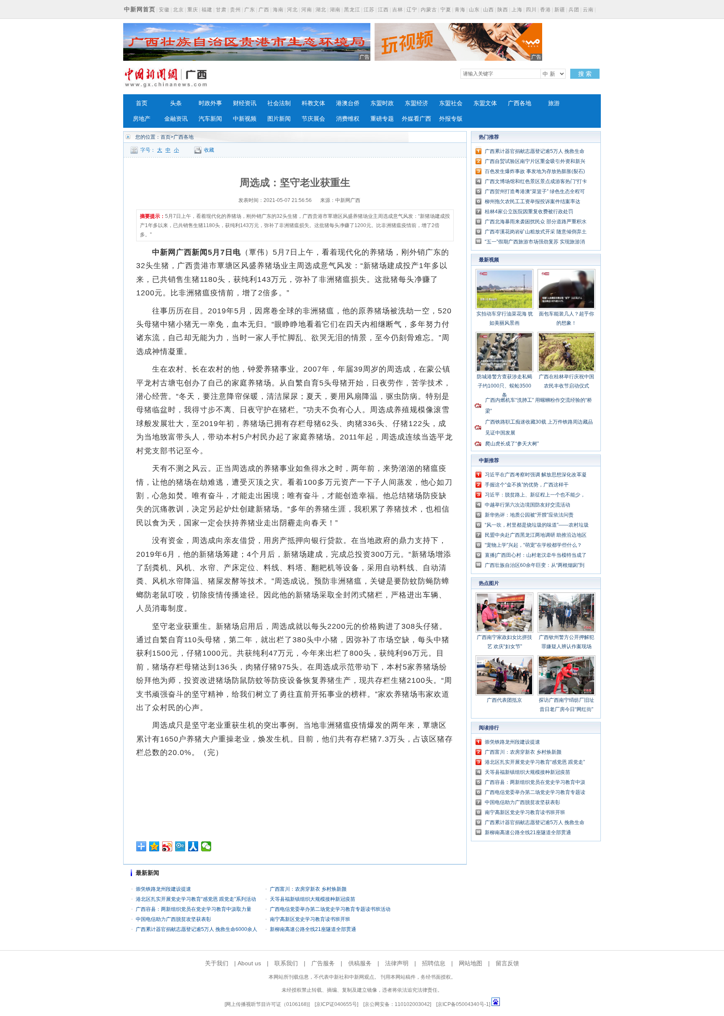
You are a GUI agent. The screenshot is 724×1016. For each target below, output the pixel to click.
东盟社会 (451, 103)
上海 (517, 10)
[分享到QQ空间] (154, 846)
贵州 (235, 10)
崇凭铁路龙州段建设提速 (163, 889)
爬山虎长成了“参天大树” (512, 444)
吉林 (397, 10)
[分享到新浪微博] (167, 846)
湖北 (320, 10)
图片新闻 (279, 119)
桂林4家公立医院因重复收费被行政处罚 (529, 212)
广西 (264, 10)
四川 (531, 10)
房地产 (141, 119)
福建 (207, 10)
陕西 (502, 10)
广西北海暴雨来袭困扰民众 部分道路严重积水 (536, 222)
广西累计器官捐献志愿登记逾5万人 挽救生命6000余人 (196, 929)
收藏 (209, 150)
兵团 (574, 10)
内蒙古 (429, 10)
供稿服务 (360, 963)
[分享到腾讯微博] (180, 846)
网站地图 (470, 963)
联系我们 (286, 963)
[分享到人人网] (193, 846)
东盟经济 (416, 103)
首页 (141, 103)
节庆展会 (313, 119)
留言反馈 (507, 963)
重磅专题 (382, 119)
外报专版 (451, 119)
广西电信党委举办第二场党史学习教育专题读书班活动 (330, 909)
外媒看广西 (416, 119)
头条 (176, 103)
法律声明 (397, 963)
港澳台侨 (347, 103)
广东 (249, 10)
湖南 (335, 10)
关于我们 (216, 963)
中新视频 (244, 119)
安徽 (164, 10)
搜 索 (585, 73)
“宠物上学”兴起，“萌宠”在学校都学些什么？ (533, 545)
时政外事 (210, 103)
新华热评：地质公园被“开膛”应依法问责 (529, 515)
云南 (588, 10)
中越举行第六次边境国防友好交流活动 (527, 505)
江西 (383, 10)
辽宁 (411, 10)
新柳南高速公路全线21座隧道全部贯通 (313, 929)
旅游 (554, 103)
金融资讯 (176, 119)
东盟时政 (382, 103)
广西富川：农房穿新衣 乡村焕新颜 (308, 889)
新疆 (559, 10)
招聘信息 (433, 963)
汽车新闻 (210, 119)
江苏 (369, 10)
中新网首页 (139, 9)
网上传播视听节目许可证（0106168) (267, 1004)
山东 (474, 10)
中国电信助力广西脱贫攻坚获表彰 (173, 919)
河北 (292, 10)
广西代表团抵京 (504, 700)
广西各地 (519, 103)
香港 (545, 10)
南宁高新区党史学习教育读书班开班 (310, 919)
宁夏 (445, 10)
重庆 (192, 10)
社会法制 (279, 103)
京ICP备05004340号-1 (463, 1004)
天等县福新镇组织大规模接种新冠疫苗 (312, 899)
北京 (178, 10)
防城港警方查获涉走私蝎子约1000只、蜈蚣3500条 (504, 386)
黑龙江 (352, 10)
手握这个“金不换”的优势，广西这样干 (527, 485)
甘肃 (221, 10)
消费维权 (347, 119)
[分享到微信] (206, 846)
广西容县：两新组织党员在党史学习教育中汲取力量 (193, 909)
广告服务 (323, 963)
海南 (278, 10)
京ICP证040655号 (336, 1004)
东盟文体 (485, 103)
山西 (488, 10)
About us (249, 963)
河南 (306, 10)
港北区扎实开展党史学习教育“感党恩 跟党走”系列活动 (196, 899)
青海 (460, 10)
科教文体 (313, 103)
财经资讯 (244, 103)
